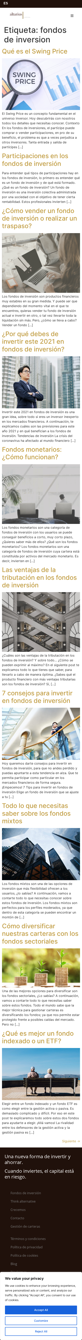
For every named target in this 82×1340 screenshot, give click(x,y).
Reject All (41, 1331)
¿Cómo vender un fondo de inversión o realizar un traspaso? (39, 218)
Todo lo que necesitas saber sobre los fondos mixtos (36, 813)
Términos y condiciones (28, 1239)
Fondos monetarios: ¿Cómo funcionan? (32, 453)
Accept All (41, 1310)
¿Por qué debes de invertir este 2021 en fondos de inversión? (33, 341)
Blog (14, 1264)
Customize (41, 1320)
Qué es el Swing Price (34, 51)
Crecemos (18, 1210)
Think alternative (23, 1201)
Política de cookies (24, 1255)
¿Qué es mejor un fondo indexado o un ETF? (38, 1037)
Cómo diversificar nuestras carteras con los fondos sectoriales (40, 933)
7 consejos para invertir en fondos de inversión (37, 697)
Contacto (17, 1218)
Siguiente (71, 1141)
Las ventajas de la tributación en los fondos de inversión (39, 577)
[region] (41, 1306)
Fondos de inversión (26, 1193)
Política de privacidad (27, 1247)
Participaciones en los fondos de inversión (35, 159)
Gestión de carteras (25, 1226)
